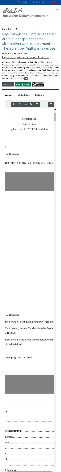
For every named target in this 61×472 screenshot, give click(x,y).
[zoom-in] (14, 104)
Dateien (39, 94)
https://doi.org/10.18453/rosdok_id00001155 (25, 57)
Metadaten (24, 94)
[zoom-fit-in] (31, 104)
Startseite (22, 2)
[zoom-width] (26, 104)
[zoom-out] (20, 104)
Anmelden (40, 2)
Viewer (9, 94)
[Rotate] (37, 104)
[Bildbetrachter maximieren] (51, 104)
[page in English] (51, 2)
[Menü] (57, 8)
